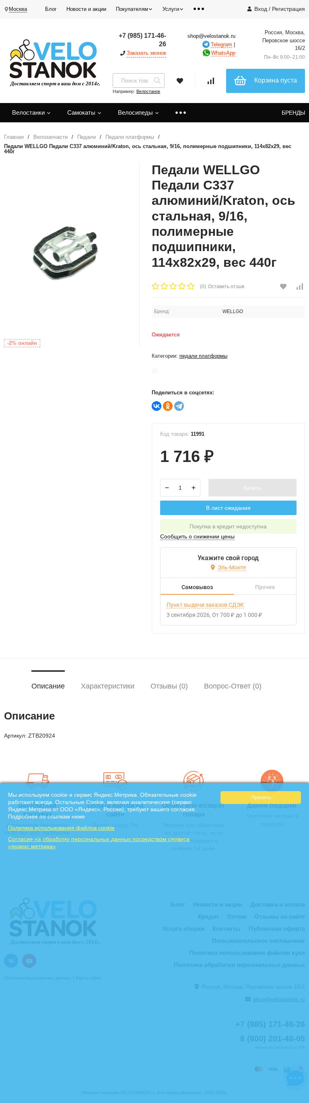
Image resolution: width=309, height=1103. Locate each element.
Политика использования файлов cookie (61, 828)
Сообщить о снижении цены (197, 536)
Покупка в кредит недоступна (228, 526)
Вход (260, 9)
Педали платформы (129, 137)
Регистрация (288, 9)
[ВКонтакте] (156, 406)
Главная (14, 137)
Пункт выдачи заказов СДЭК (205, 605)
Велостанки (29, 112)
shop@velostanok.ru (211, 36)
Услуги (171, 9)
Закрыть (297, 1099)
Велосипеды (136, 112)
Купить (252, 487)
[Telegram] (179, 406)
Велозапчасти (50, 137)
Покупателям (132, 9)
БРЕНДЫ (293, 112)
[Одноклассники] (168, 406)
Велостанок (148, 91)
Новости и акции (86, 9)
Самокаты (82, 112)
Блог (51, 9)
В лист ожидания (228, 508)
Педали (86, 137)
